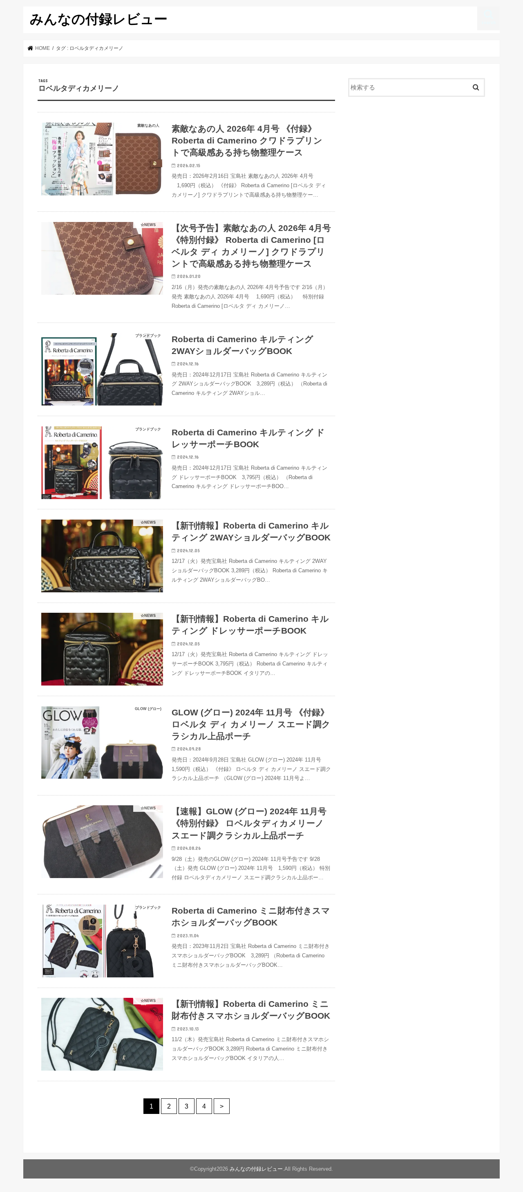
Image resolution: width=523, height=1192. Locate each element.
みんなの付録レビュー (99, 19)
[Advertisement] (416, 170)
